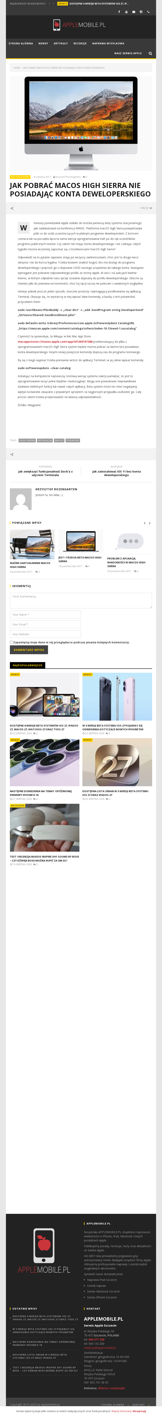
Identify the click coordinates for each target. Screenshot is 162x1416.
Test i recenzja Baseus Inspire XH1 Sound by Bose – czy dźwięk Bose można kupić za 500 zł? (44, 858)
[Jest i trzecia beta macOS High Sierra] (80, 541)
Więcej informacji (121, 1411)
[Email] (134, 11)
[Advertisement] (82, 423)
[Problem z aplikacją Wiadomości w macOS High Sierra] (129, 542)
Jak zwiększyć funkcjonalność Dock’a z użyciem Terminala (45, 471)
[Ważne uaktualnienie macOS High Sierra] (32, 544)
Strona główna (21, 43)
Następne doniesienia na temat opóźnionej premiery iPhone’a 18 (44, 1343)
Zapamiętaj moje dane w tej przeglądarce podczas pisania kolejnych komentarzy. (71, 642)
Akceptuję (139, 1411)
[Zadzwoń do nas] (148, 11)
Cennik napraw (96, 1286)
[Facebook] (119, 11)
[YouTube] (126, 11)
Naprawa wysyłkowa (108, 43)
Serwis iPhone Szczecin (102, 1297)
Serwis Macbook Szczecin (103, 1291)
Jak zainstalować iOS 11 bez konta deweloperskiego (116, 471)
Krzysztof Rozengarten (68, 177)
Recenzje (80, 43)
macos (59, 440)
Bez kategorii (20, 176)
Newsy (62, 3)
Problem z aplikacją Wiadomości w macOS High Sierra (126, 562)
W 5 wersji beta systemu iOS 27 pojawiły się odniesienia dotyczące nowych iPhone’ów (112, 727)
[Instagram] (141, 11)
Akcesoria (17, 805)
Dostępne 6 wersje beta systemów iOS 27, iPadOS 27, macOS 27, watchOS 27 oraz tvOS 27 (99, 3)
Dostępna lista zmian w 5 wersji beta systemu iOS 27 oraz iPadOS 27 (40, 1356)
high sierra (27, 440)
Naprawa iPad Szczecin (102, 1280)
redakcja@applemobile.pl (100, 1348)
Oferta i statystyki (111, 1388)
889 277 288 (96, 1339)
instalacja (45, 440)
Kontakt (138, 1404)
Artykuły (61, 43)
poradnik (73, 440)
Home (17, 67)
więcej (145, 208)
